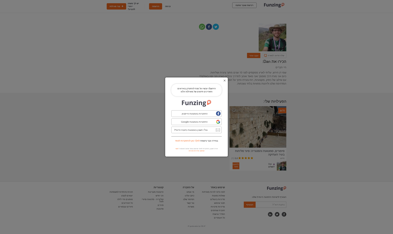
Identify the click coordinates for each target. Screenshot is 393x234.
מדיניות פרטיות (194, 151)
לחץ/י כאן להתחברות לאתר (187, 140)
